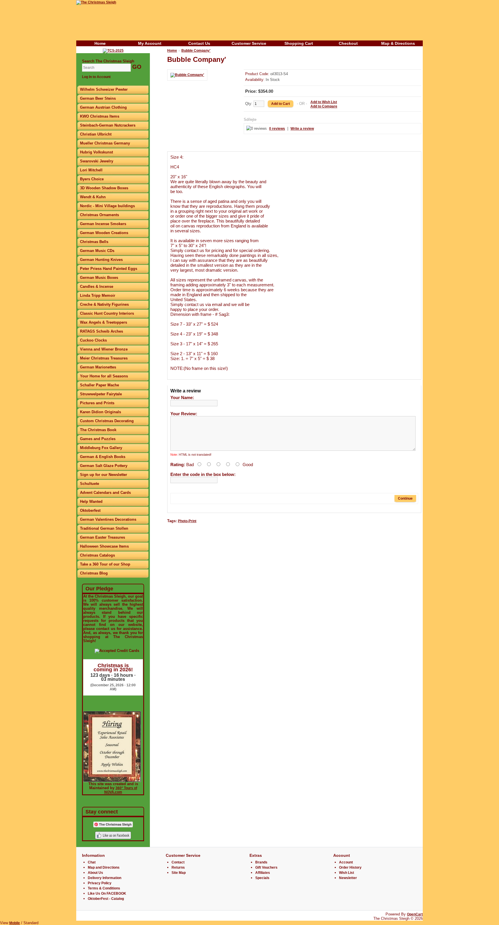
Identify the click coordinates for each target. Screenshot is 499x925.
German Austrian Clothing (103, 107)
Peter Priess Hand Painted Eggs (108, 268)
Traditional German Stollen (104, 528)
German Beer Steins (98, 98)
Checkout (348, 43)
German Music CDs (97, 251)
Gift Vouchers (266, 867)
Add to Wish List (323, 102)
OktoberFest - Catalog (106, 899)
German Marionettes (98, 367)
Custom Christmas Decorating (107, 421)
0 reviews (277, 129)
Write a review (302, 129)
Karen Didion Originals (100, 412)
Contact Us (199, 43)
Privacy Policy (99, 883)
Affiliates (262, 873)
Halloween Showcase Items (104, 546)
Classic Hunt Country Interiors (107, 313)
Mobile (14, 923)
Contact (178, 862)
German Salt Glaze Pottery (103, 466)
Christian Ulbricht (95, 134)
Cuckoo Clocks (93, 340)
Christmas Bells (94, 242)
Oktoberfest (90, 510)
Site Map (179, 873)
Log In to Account (96, 77)
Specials (262, 878)
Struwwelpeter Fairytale (101, 394)
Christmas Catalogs (97, 555)
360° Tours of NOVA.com (120, 790)
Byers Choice (92, 179)
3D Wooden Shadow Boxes (104, 188)
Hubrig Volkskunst (96, 152)
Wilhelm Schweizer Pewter (104, 89)
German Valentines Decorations (108, 519)
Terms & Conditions (104, 888)
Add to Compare (323, 106)
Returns (178, 867)
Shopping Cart (298, 43)
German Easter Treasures (102, 537)
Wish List (346, 873)
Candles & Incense (96, 286)
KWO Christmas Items (99, 116)
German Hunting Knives (101, 259)
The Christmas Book (98, 430)
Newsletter (348, 878)
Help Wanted (91, 501)
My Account (149, 43)
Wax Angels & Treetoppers (103, 322)
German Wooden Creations (104, 233)
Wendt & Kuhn (93, 197)
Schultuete (89, 483)
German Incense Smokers (103, 224)
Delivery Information (104, 878)
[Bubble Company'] (187, 75)
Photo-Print (187, 521)
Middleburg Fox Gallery (101, 448)
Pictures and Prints (97, 403)
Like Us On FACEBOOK (107, 893)
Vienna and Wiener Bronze (104, 349)
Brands (261, 862)
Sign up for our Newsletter (103, 474)
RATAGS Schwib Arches (101, 331)
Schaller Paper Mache (99, 385)
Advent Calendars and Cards (105, 492)
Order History (350, 867)
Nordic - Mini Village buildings (107, 206)
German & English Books (102, 457)
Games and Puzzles (98, 439)
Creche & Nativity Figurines (104, 304)
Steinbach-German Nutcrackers (107, 125)
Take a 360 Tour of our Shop (105, 564)
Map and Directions (104, 867)
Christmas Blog (94, 573)
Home (100, 43)
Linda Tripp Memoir (97, 295)
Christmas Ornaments (99, 215)
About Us (95, 873)
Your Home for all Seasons (104, 376)
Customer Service (249, 43)
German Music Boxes (99, 277)
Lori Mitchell (91, 170)
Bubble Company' (196, 51)
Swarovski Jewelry (96, 161)
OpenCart (415, 914)
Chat (92, 862)
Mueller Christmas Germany (105, 143)
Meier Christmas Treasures (104, 358)
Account (346, 862)
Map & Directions (398, 43)
